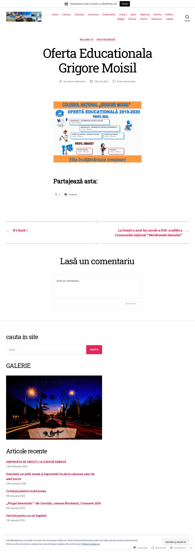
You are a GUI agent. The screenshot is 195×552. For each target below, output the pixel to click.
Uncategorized (105, 39)
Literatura (93, 14)
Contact (66, 14)
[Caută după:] (45, 350)
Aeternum (156, 19)
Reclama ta (87, 39)
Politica (169, 14)
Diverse (132, 19)
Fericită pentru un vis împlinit (26, 516)
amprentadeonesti (75, 81)
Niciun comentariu (126, 81)
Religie (121, 19)
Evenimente (108, 14)
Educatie (79, 14)
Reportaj (144, 14)
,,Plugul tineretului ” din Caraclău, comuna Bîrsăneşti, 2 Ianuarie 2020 (53, 503)
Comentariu (130, 303)
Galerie (169, 19)
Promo (144, 19)
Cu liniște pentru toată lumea (26, 491)
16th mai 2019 (101, 81)
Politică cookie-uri (91, 543)
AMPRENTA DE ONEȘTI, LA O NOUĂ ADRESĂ (36, 462)
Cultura (123, 14)
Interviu (157, 14)
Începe (125, 4)
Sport (133, 14)
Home (55, 14)
